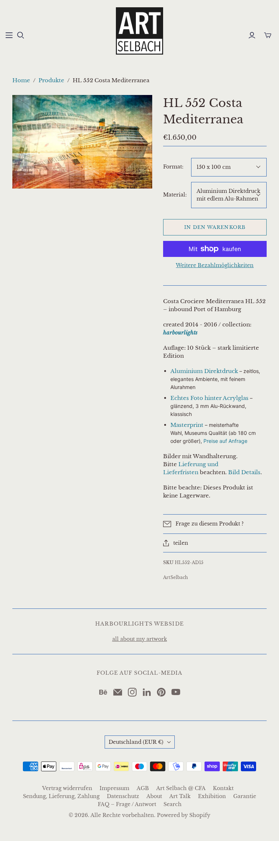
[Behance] (103, 692)
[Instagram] (132, 692)
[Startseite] (9, 35)
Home (21, 80)
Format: (173, 166)
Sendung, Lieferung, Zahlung (61, 796)
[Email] (117, 692)
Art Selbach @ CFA (181, 788)
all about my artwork (139, 639)
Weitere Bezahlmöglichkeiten (215, 265)
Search (172, 804)
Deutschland (136, 742)
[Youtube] (175, 692)
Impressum (114, 788)
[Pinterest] (161, 692)
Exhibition (212, 796)
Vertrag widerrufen (67, 788)
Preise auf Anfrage (225, 441)
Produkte (51, 80)
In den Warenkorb (215, 227)
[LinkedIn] (146, 692)
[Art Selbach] (139, 31)
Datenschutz (123, 796)
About (154, 796)
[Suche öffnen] (20, 35)
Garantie (244, 796)
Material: (175, 194)
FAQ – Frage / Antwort (127, 804)
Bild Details (244, 472)
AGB (143, 788)
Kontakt (223, 788)
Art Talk (180, 796)
